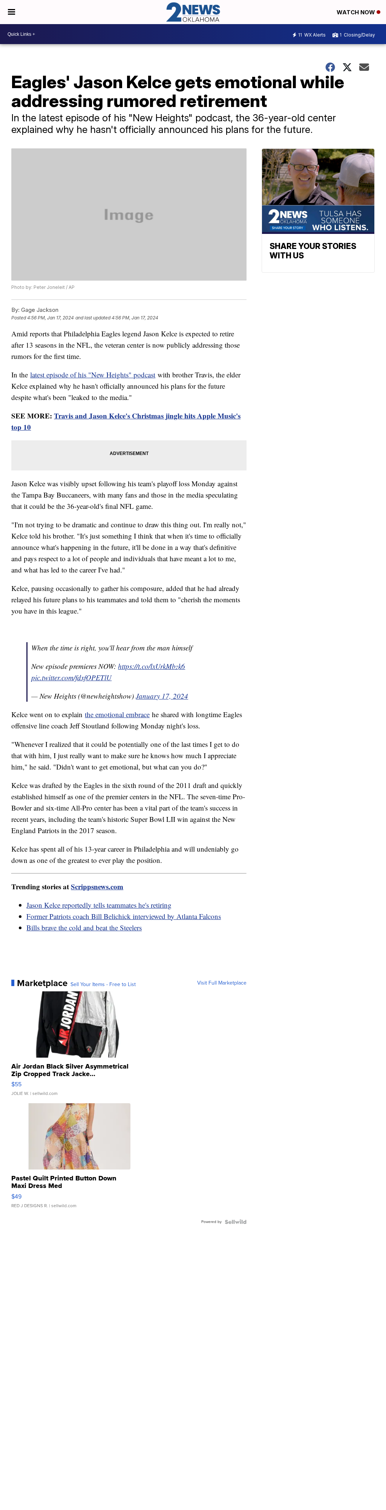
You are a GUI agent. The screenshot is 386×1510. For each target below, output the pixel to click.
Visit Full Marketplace (222, 983)
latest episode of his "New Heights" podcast (92, 374)
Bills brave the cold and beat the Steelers (84, 927)
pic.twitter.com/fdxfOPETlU (71, 677)
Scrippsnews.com (97, 886)
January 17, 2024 (162, 696)
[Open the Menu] (11, 12)
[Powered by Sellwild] (236, 1221)
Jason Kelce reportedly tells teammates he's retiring (99, 905)
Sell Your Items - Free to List (103, 984)
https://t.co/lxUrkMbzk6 (151, 666)
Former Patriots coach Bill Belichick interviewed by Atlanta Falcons (123, 916)
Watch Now (357, 12)
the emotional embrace (117, 714)
